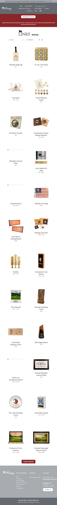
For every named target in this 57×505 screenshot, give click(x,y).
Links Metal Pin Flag (41, 169)
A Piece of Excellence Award (16, 379)
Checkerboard (15, 203)
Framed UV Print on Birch (15, 449)
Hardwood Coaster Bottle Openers (41, 134)
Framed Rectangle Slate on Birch (41, 449)
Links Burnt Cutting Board (15, 238)
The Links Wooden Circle (16, 414)
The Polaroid (16, 307)
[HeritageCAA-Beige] (7, 7)
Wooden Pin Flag (41, 203)
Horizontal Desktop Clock (15, 343)
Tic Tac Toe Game (41, 65)
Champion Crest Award (41, 273)
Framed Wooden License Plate (41, 374)
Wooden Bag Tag (15, 65)
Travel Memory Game (41, 99)
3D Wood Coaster (15, 133)
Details (17, 54)
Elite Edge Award (41, 342)
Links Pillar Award (41, 413)
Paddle (15, 272)
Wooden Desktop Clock (41, 308)
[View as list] (42, 39)
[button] (36, 11)
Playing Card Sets (41, 233)
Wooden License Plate (15, 162)
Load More (28, 462)
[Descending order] (23, 39)
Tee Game (16, 98)
